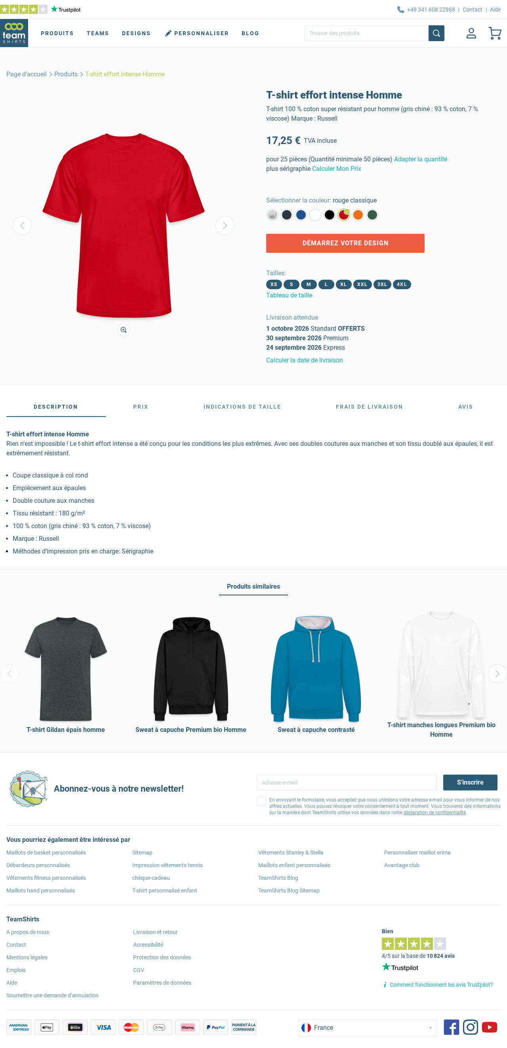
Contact (472, 9)
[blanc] (315, 214)
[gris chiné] (272, 214)
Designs (136, 33)
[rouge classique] (343, 214)
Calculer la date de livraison (304, 360)
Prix (141, 407)
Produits (57, 33)
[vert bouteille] (372, 214)
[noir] (329, 214)
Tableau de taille (289, 295)
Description (56, 407)
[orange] (358, 214)
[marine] (286, 214)
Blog (250, 33)
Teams (98, 33)
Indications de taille (242, 407)
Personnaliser (201, 33)
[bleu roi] (301, 214)
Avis (465, 407)
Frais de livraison (369, 407)
